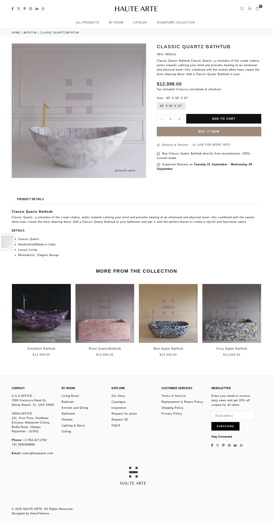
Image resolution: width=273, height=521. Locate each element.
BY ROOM (116, 22)
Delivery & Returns (175, 144)
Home (16, 32)
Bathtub (30, 32)
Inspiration (119, 407)
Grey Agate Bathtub (231, 348)
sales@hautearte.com (37, 453)
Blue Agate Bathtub (168, 348)
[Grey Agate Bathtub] (231, 313)
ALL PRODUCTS (87, 22)
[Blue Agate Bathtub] (168, 313)
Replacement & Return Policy (182, 401)
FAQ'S (116, 425)
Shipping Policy (172, 407)
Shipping (182, 89)
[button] (257, 8)
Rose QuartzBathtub (105, 348)
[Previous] (7, 323)
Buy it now (209, 131)
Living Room (70, 395)
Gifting (66, 431)
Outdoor (67, 419)
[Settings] (250, 8)
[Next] (266, 323)
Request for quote (124, 413)
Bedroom (68, 401)
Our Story (118, 395)
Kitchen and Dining (75, 407)
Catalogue (119, 401)
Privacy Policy (171, 413)
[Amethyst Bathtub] (41, 313)
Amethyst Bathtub (41, 348)
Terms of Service (173, 395)
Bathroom (68, 413)
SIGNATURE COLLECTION (176, 22)
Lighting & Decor (73, 425)
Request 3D (120, 419)
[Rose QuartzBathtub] (105, 313)
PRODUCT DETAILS (30, 199)
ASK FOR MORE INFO (213, 144)
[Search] (242, 8)
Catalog (140, 22)
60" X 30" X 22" (171, 106)
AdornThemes (39, 513)
